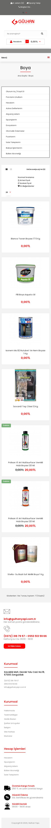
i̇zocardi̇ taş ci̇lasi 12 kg (25, 406)
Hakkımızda (9, 710)
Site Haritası (9, 731)
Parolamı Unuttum (14, 97)
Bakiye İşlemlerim (14, 148)
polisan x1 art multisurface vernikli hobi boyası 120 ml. (25, 464)
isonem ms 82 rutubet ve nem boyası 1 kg (25, 352)
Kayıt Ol (20, 91)
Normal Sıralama (26, 177)
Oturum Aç (11, 91)
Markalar (8, 736)
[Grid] (7, 169)
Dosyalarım (11, 125)
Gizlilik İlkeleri (10, 719)
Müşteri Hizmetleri (28, 7)
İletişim (7, 727)
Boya (31, 75)
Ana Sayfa (22, 75)
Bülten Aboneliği (13, 153)
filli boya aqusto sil (25, 294)
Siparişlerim (11, 119)
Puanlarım (10, 136)
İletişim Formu (14, 646)
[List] (11, 169)
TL (23, 12)
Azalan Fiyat (25, 183)
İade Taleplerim (13, 142)
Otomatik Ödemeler (15, 131)
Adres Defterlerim (14, 108)
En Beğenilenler (27, 186)
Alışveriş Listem (13, 114)
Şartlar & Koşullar (12, 723)
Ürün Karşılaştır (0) (35, 169)
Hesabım (10, 102)
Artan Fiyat (24, 180)
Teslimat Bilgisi (10, 714)
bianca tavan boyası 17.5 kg (25, 238)
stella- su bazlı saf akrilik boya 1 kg (25, 574)
